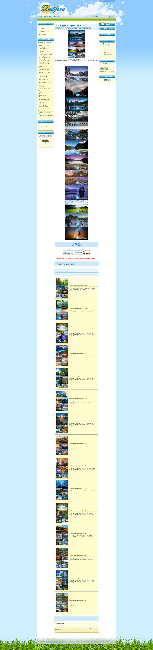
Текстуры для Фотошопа (44, 72)
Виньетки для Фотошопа (44, 45)
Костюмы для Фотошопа (44, 44)
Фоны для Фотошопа (43, 70)
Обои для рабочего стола (44, 93)
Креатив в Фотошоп (43, 79)
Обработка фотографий (44, 78)
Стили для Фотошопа (43, 51)
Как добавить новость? (44, 30)
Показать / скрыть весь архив (107, 71)
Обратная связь (47, 16)
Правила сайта (56, 16)
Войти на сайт (104, 0)
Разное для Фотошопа (43, 63)
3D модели (41, 86)
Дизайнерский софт (43, 101)
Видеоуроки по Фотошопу (44, 82)
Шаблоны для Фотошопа (44, 50)
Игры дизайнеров (42, 116)
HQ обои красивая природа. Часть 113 (68, 26)
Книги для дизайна (43, 106)
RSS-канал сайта (42, 34)
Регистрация (112, 0)
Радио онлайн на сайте (44, 33)
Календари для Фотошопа (44, 47)
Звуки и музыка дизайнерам (45, 115)
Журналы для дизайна (43, 108)
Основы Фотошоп (42, 76)
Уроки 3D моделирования (44, 88)
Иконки (40, 92)
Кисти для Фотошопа (43, 53)
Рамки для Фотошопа (43, 48)
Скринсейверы (42, 96)
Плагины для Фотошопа (44, 56)
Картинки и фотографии (44, 112)
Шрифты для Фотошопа (44, 62)
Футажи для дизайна (43, 113)
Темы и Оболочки (42, 95)
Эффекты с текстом (43, 81)
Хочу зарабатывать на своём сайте (46, 127)
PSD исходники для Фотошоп (45, 54)
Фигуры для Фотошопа (43, 60)
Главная (40, 16)
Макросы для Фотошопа (44, 57)
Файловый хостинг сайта (44, 31)
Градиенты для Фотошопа (44, 59)
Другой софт (41, 102)
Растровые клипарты (43, 67)
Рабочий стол (74, 28)
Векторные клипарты (43, 69)
